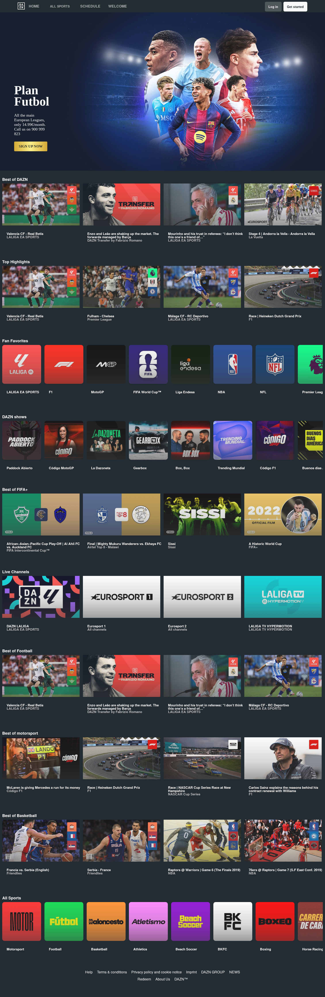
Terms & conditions (112, 971)
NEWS (234, 971)
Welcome (117, 6)
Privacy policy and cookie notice (156, 971)
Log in (273, 6)
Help (89, 971)
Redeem (144, 979)
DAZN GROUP (213, 971)
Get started (295, 6)
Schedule (90, 6)
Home (34, 6)
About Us (162, 979)
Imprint (191, 971)
